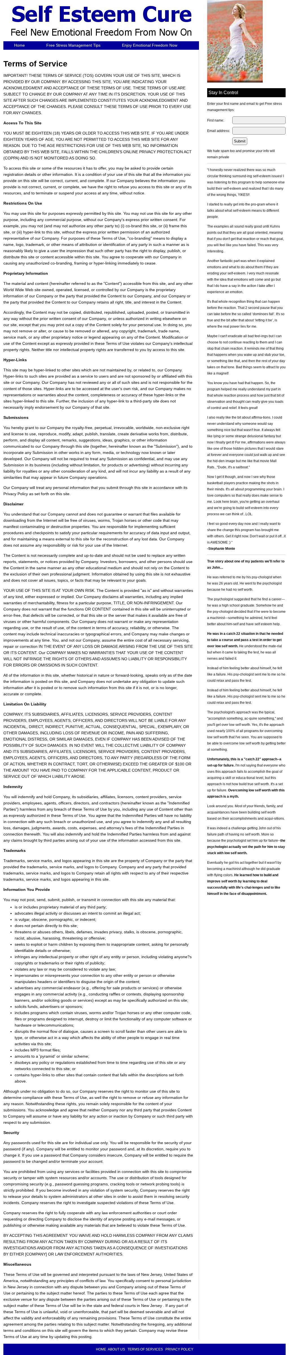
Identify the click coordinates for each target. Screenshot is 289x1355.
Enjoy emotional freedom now (149, 45)
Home (19, 45)
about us (117, 1349)
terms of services (145, 1349)
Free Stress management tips (73, 45)
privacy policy (179, 1349)
